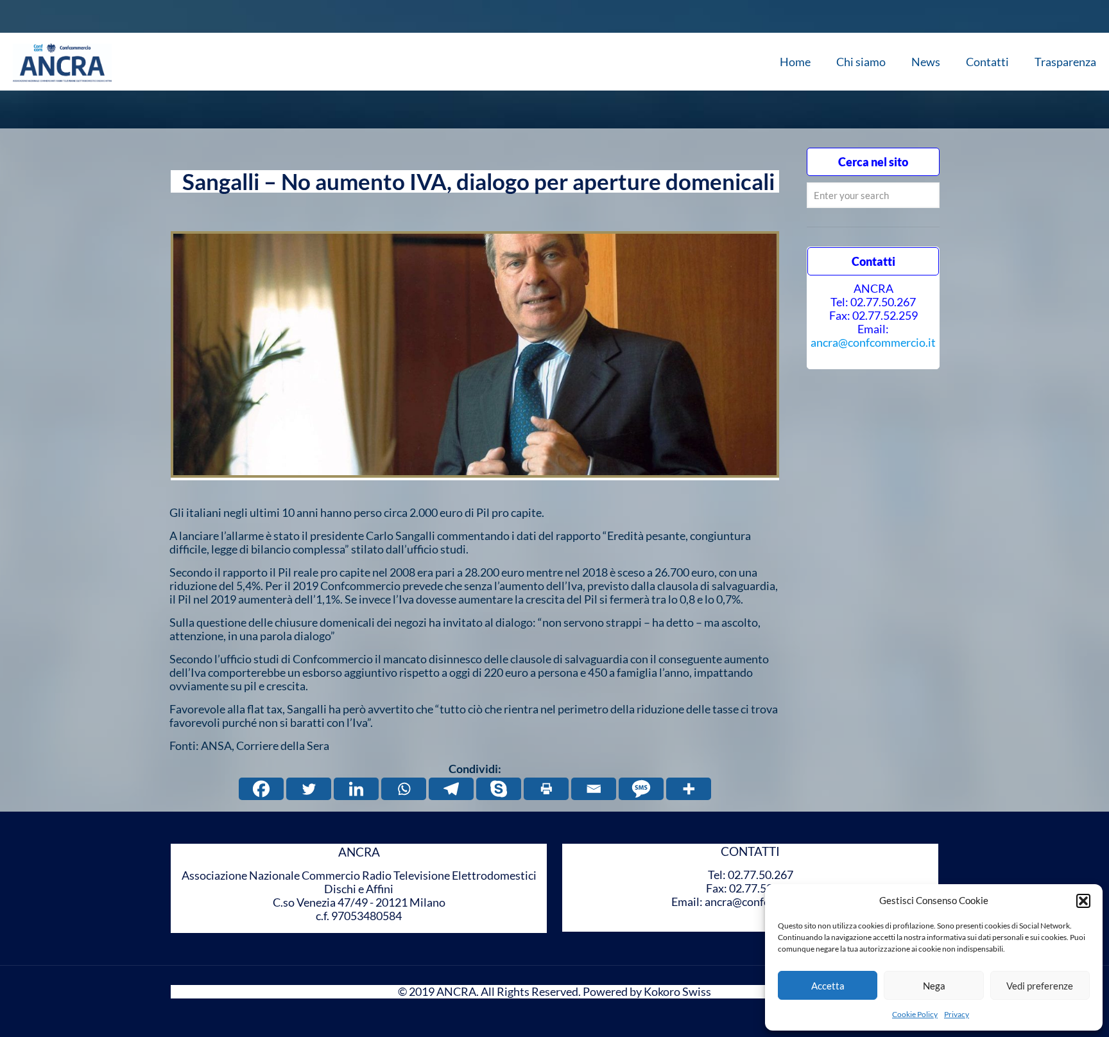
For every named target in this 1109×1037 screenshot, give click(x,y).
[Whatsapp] (403, 789)
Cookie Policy (915, 1014)
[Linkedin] (356, 789)
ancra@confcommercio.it (873, 342)
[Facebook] (261, 789)
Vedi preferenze (1039, 985)
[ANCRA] (62, 62)
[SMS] (641, 789)
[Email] (593, 789)
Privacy (956, 1014)
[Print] (546, 789)
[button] (1083, 900)
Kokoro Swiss (677, 991)
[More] (688, 789)
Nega (934, 985)
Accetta (828, 985)
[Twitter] (308, 789)
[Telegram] (451, 789)
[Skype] (498, 789)
